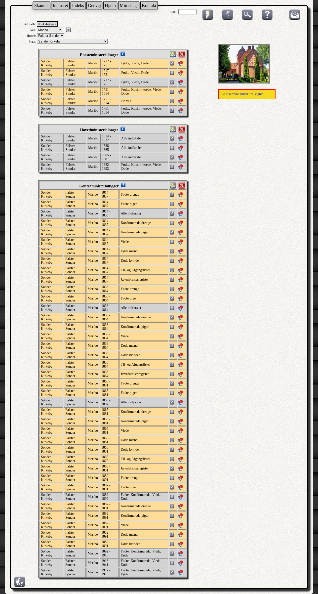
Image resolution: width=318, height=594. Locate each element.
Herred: (31, 36)
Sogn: (32, 41)
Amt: (33, 30)
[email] (293, 19)
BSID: (173, 12)
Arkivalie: (30, 24)
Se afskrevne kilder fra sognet (242, 94)
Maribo (93, 63)
